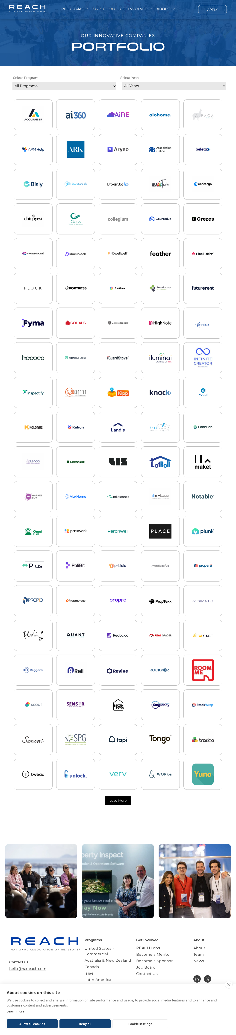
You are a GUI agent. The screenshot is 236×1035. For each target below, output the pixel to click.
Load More (118, 800)
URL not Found (118, 474)
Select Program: (26, 78)
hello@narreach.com (27, 969)
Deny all (85, 1024)
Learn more (15, 1011)
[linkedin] (197, 979)
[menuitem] (74, 9)
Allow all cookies (32, 1024)
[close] (229, 985)
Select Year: (129, 78)
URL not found (75, 368)
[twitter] (207, 979)
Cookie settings (140, 1024)
